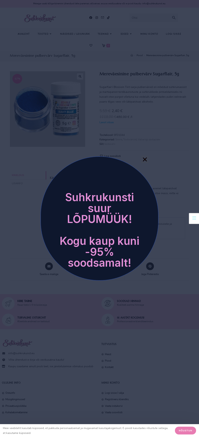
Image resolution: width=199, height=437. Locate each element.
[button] (145, 159)
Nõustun (185, 430)
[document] (99, 218)
